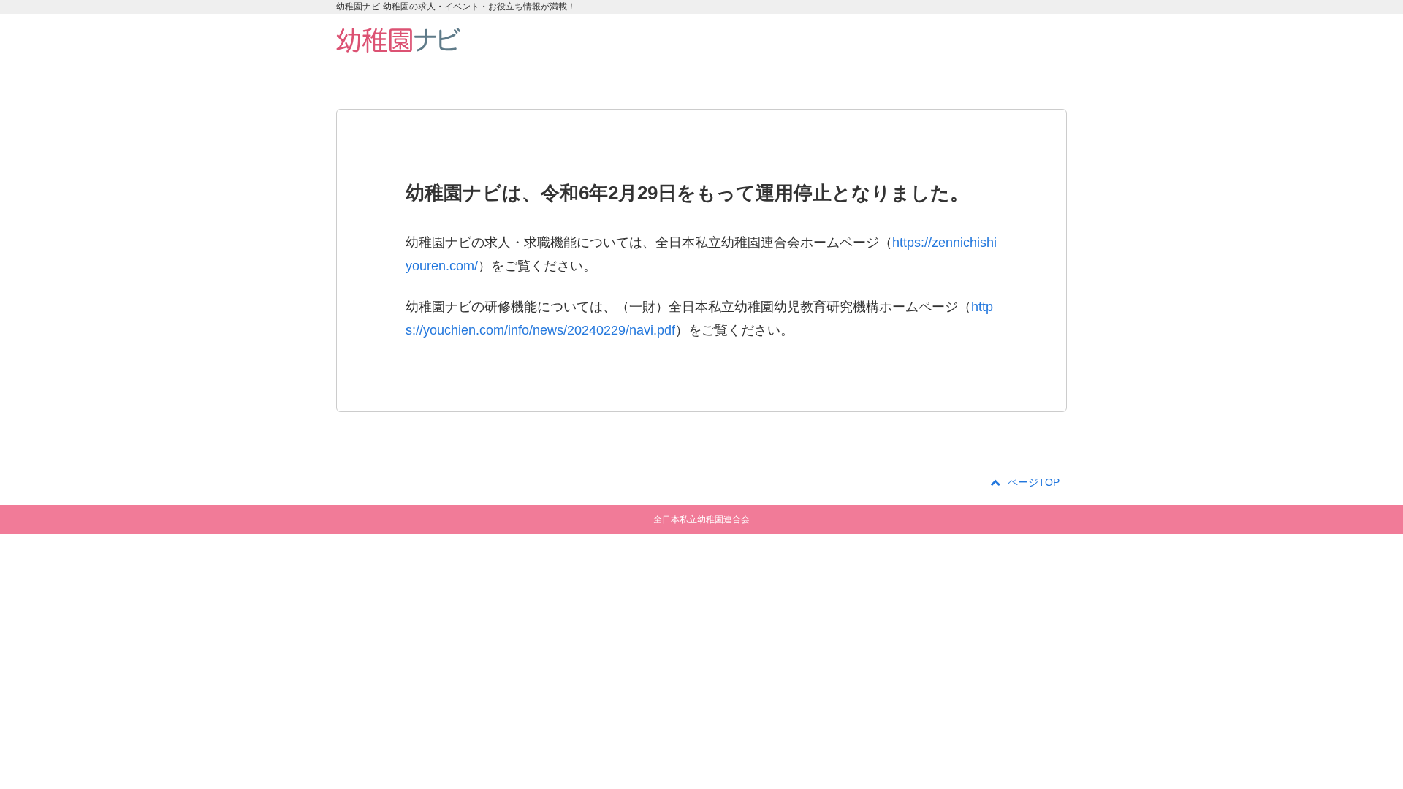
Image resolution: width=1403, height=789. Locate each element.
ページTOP (1034, 482)
